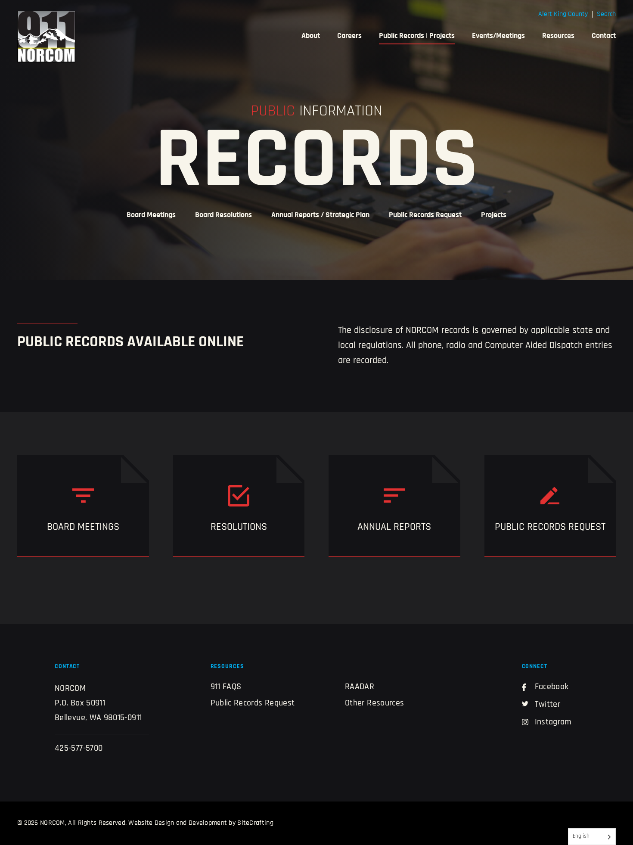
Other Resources (374, 703)
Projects (493, 215)
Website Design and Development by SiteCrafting (200, 823)
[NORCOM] (46, 36)
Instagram (553, 722)
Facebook (552, 687)
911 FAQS (226, 687)
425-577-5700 (78, 748)
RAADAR (359, 687)
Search (606, 14)
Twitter (548, 704)
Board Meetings (151, 215)
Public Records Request (425, 215)
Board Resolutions (223, 215)
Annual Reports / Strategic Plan (320, 215)
